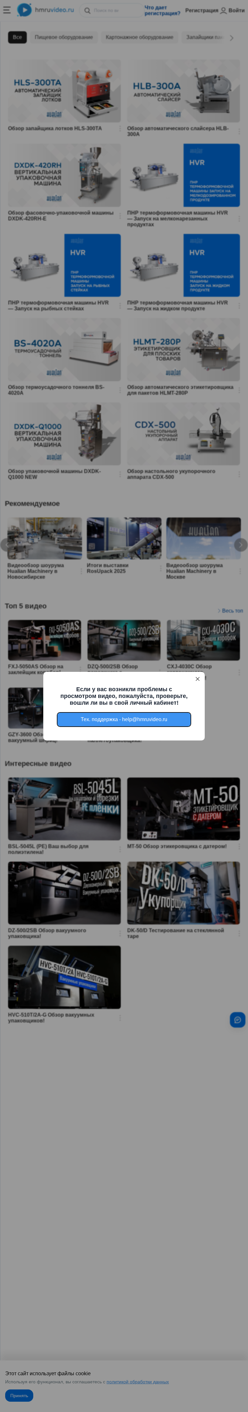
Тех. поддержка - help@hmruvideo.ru (124, 719)
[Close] (198, 679)
